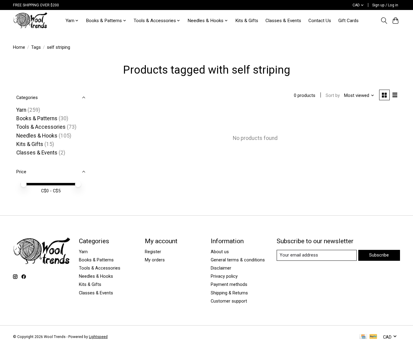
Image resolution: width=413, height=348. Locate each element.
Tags (36, 47)
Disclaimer (221, 268)
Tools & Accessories (41, 127)
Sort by (333, 95)
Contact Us (319, 20)
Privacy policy (224, 276)
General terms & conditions (238, 260)
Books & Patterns (36, 118)
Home (19, 47)
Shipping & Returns (229, 293)
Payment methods (229, 284)
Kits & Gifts (246, 20)
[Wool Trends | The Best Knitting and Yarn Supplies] (30, 20)
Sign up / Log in (385, 5)
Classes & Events (283, 20)
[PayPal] (373, 337)
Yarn (21, 110)
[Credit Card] (363, 337)
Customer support (229, 301)
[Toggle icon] (383, 20)
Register (153, 251)
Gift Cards (348, 20)
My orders (155, 260)
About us (220, 251)
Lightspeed (98, 337)
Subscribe (379, 255)
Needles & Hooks (36, 136)
